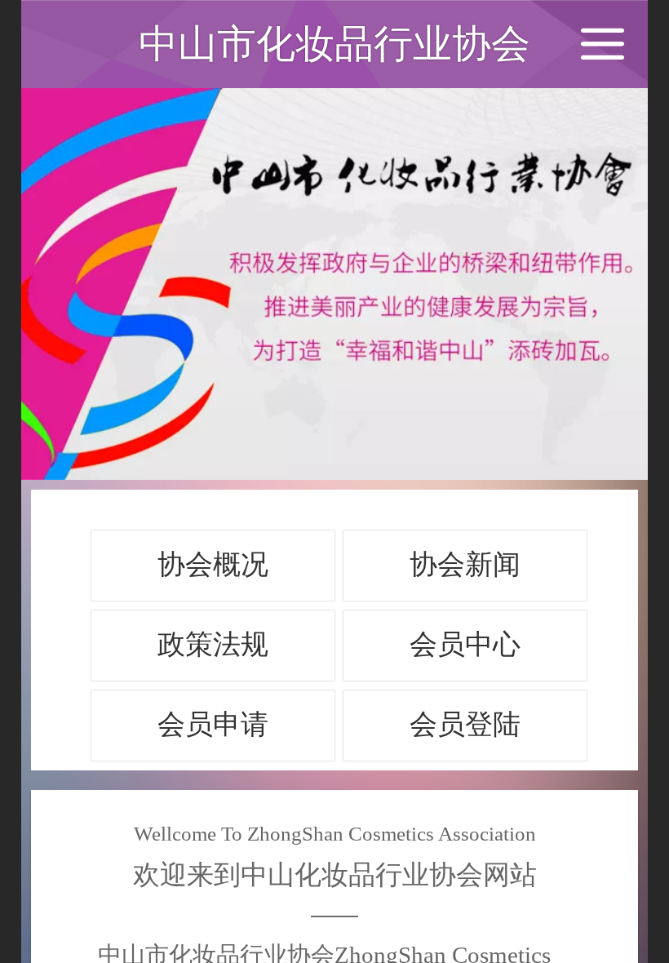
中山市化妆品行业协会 (334, 43)
